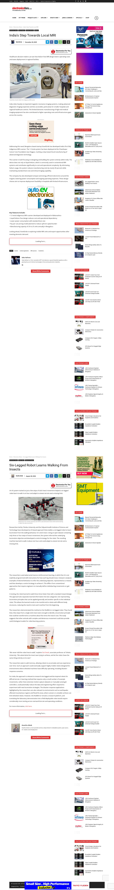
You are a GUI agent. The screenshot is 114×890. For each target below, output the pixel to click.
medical (16, 250)
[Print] (68, 42)
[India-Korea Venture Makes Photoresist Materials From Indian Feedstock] (79, 192)
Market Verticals (29, 30)
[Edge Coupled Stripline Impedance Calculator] (79, 434)
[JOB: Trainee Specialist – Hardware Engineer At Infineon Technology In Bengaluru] (79, 387)
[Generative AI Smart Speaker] (79, 115)
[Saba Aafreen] (13, 42)
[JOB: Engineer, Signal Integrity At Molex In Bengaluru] (79, 396)
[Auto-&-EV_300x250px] (40, 209)
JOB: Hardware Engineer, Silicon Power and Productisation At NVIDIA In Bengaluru (94, 378)
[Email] (64, 42)
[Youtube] (86, 1)
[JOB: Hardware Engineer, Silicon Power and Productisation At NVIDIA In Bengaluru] (79, 379)
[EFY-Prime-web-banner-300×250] (89, 74)
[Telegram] (47, 42)
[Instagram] (78, 1)
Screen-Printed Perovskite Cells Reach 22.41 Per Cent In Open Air (93, 208)
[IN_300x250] (89, 48)
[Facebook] (76, 1)
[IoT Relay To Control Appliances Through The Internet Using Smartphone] (79, 106)
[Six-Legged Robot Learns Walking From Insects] (79, 183)
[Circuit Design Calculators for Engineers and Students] (79, 418)
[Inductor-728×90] (57, 889)
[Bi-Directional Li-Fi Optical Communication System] (79, 98)
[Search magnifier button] (96, 18)
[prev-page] (76, 121)
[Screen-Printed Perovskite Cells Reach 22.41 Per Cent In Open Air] (79, 208)
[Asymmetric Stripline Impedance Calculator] (79, 442)
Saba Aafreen (19, 42)
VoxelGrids (41, 250)
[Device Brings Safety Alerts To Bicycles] (79, 247)
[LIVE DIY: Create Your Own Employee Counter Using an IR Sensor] (79, 277)
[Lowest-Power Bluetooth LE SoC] (79, 239)
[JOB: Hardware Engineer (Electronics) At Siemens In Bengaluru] (79, 370)
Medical (36, 30)
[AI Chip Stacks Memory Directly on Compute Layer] (79, 255)
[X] (83, 1)
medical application (24, 250)
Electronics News (18, 27)
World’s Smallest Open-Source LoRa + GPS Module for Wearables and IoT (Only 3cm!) (93, 144)
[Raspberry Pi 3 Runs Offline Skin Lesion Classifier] (79, 200)
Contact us (23, 886)
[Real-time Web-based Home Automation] (79, 137)
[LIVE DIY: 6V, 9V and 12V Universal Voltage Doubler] (79, 294)
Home (10, 27)
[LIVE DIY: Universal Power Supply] (79, 285)
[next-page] (78, 121)
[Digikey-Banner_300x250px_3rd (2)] (40, 142)
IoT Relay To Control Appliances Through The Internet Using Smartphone (94, 106)
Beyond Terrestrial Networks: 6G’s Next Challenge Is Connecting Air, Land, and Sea (93, 89)
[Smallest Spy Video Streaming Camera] (79, 153)
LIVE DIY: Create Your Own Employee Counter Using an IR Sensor (93, 276)
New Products (22, 30)
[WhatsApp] (60, 42)
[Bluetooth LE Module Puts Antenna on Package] (79, 230)
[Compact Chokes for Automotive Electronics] (79, 332)
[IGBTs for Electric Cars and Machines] (79, 324)
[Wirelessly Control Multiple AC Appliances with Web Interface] (79, 162)
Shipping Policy (15, 886)
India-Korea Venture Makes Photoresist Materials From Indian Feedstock (92, 191)
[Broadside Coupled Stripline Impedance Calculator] (79, 426)
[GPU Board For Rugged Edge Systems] (79, 348)
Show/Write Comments (40, 271)
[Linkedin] (81, 1)
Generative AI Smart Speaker (93, 113)
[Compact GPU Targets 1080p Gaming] (79, 340)
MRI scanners (34, 250)
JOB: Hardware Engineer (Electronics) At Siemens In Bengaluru (92, 369)
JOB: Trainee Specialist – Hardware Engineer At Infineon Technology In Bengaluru (93, 387)
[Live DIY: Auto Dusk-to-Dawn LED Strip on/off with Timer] (79, 302)
